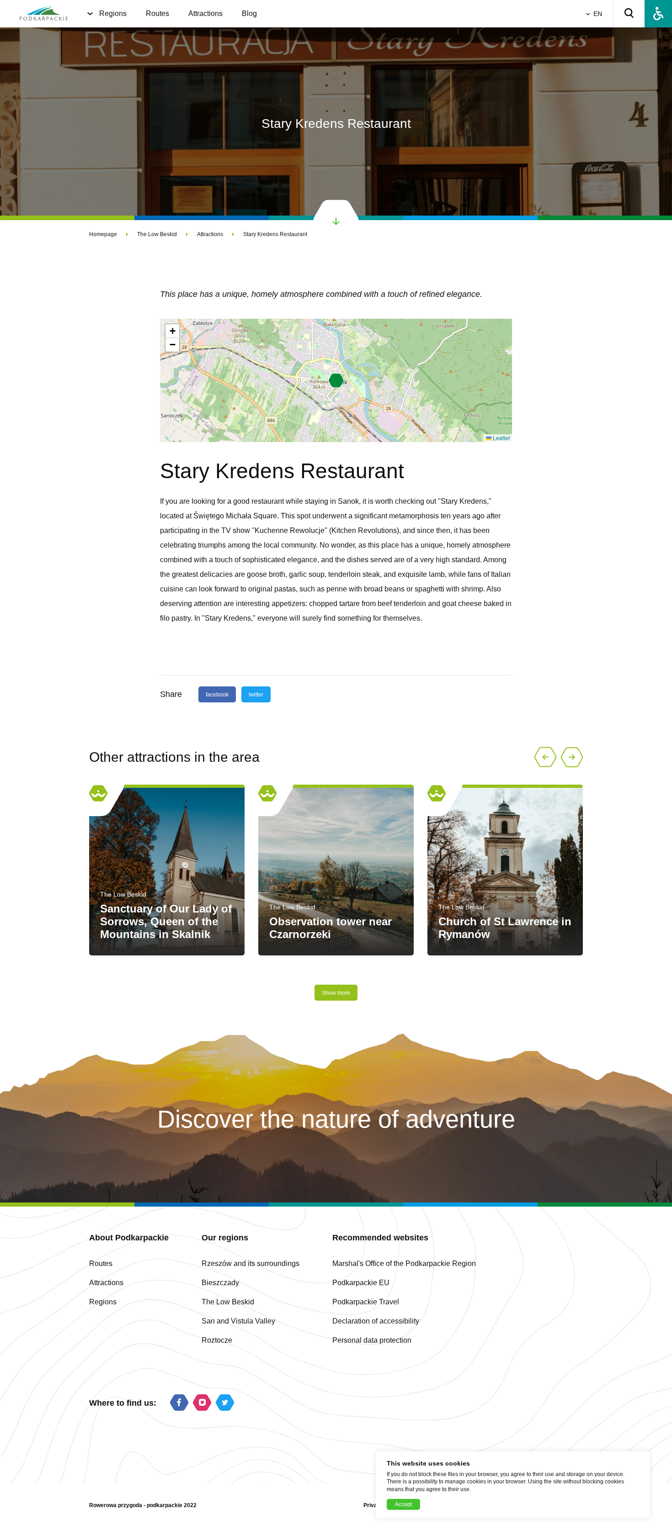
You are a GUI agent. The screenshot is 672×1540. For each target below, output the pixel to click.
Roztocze (217, 1340)
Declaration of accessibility (375, 1321)
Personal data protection (371, 1340)
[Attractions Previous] (545, 757)
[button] (336, 380)
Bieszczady (220, 1283)
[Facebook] (179, 1403)
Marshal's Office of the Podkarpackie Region (404, 1263)
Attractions (205, 13)
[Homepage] (43, 14)
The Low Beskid (157, 234)
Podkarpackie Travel (365, 1302)
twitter (256, 694)
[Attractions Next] (572, 757)
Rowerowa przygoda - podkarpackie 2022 (143, 1505)
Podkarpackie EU (360, 1283)
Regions (113, 13)
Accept (403, 1504)
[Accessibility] (658, 13)
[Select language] (589, 14)
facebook (217, 694)
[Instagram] (202, 1403)
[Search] (629, 14)
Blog (249, 13)
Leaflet (500, 438)
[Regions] (90, 13)
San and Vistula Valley (238, 1321)
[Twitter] (225, 1403)
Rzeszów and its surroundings (250, 1263)
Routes (157, 13)
